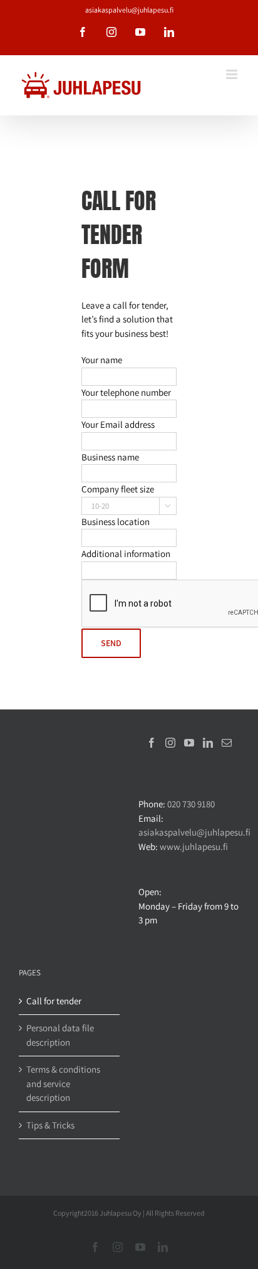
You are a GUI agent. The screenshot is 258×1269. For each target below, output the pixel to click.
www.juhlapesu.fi (194, 846)
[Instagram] (170, 743)
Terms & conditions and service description (63, 1083)
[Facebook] (152, 743)
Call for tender (53, 1001)
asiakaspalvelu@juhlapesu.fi (129, 9)
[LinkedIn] (208, 743)
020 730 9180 (191, 804)
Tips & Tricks (50, 1125)
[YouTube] (189, 743)
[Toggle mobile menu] (232, 74)
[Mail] (227, 743)
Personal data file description (60, 1035)
